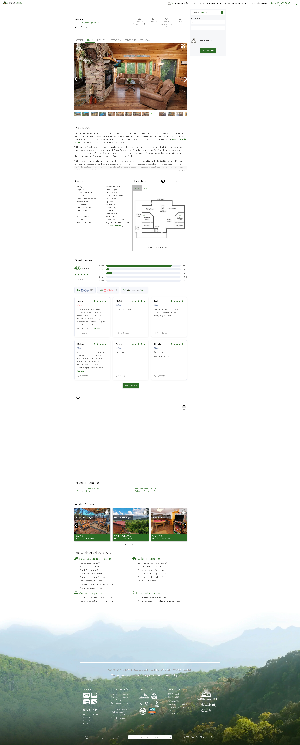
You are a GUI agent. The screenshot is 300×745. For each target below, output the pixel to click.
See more (97, 328)
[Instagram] (203, 705)
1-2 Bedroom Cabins (119, 694)
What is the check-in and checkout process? (97, 597)
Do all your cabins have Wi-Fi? (149, 581)
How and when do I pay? (89, 566)
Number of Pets (196, 18)
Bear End (79, 536)
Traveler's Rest (158, 536)
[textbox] (150, 737)
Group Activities (83, 491)
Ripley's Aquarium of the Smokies (148, 488)
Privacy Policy (116, 737)
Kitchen (101, 40)
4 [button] (136, 544)
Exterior (78, 40)
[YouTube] (214, 705)
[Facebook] (198, 705)
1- (281, 4)
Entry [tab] (137, 188)
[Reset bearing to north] (184, 416)
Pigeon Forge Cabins (119, 715)
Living (90, 40)
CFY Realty (87, 720)
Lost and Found (89, 723)
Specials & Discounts (119, 703)
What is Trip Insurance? (89, 570)
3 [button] (132, 544)
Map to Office (101, 737)
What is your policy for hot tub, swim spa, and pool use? (159, 601)
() (172, 3)
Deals (194, 3)
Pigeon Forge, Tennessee (92, 22)
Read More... (182, 170)
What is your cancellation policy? (92, 588)
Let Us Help (208, 50)
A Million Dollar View (122, 536)
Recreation (115, 40)
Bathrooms (146, 40)
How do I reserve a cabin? (90, 563)
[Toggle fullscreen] (184, 404)
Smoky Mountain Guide (235, 3)
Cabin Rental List (118, 718)
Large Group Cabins (119, 700)
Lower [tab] (146, 188)
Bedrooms (130, 40)
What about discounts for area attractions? (97, 584)
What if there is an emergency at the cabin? (155, 597)
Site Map (87, 737)
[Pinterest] (208, 705)
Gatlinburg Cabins (118, 712)
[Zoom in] (184, 409)
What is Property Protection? (91, 573)
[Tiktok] (208, 711)
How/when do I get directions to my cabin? (96, 601)
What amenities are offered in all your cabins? (155, 566)
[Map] (130, 437)
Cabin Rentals (181, 3)
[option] (130, 76)
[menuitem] (170, 3)
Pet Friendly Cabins (119, 709)
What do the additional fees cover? (93, 577)
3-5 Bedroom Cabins (119, 697)
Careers (86, 717)
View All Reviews (131, 386)
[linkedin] (203, 711)
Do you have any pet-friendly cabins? (152, 563)
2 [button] (129, 544)
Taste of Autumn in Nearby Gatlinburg (91, 488)
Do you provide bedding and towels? (152, 573)
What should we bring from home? (151, 570)
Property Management (210, 3)
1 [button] (125, 544)
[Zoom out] (184, 413)
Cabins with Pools (118, 706)
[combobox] (150, 737)
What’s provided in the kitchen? (150, 577)
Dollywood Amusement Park (146, 491)
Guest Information (258, 3)
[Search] (295, 3)
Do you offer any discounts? (91, 581)
